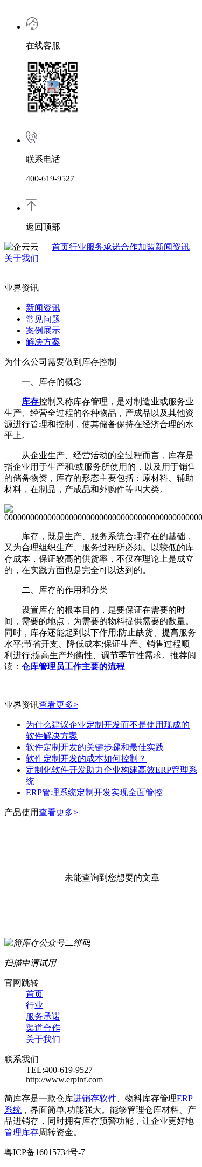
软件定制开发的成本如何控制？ (86, 758)
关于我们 (21, 258)
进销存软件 (94, 1098)
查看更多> (58, 704)
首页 (60, 246)
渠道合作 (43, 1027)
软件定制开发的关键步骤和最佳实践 (95, 747)
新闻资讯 (172, 246)
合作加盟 (138, 246)
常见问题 (43, 319)
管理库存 (21, 1132)
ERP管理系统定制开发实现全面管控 (94, 792)
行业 (77, 246)
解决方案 (43, 341)
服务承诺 (103, 246)
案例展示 (43, 330)
